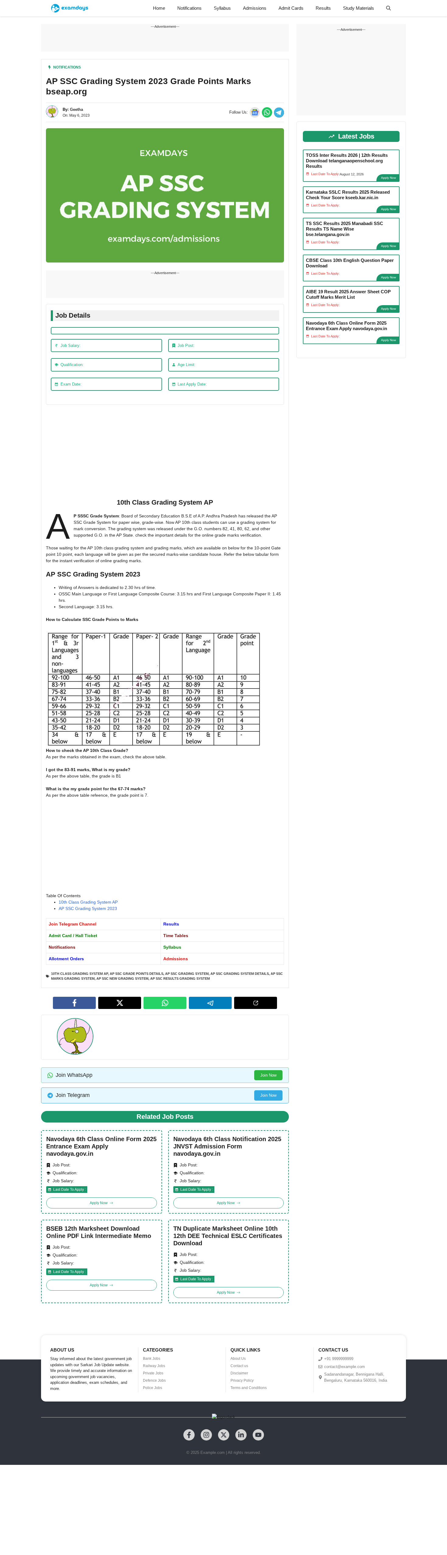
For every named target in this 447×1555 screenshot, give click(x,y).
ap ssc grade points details (136, 973)
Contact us (239, 1366)
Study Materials (358, 8)
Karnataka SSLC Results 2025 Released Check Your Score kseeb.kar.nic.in (348, 194)
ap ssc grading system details (239, 973)
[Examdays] (69, 8)
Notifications (189, 8)
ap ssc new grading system (122, 978)
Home (159, 8)
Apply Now (388, 177)
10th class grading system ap (79, 973)
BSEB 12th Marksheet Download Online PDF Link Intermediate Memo (98, 1232)
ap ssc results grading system (180, 978)
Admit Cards (291, 8)
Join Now (268, 1075)
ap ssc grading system (187, 973)
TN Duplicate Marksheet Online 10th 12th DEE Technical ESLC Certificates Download (227, 1235)
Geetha (76, 109)
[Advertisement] (165, 453)
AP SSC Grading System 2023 (88, 908)
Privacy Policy (242, 1380)
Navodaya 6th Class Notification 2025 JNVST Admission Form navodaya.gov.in (227, 1146)
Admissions (254, 8)
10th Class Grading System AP (88, 902)
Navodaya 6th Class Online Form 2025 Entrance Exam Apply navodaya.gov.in (101, 1146)
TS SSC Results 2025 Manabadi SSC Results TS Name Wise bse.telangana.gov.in (344, 229)
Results (323, 8)
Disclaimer (239, 1373)
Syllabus (222, 8)
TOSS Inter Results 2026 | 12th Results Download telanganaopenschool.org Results (347, 161)
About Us (238, 1358)
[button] (388, 8)
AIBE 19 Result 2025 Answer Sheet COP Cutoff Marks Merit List (348, 294)
